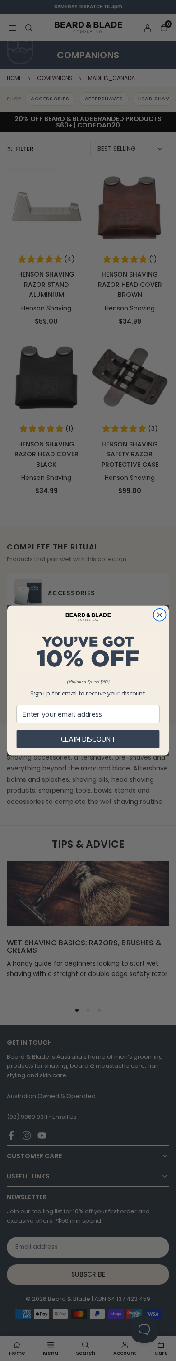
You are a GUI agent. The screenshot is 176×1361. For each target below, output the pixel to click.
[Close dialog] (159, 615)
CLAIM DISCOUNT (88, 739)
